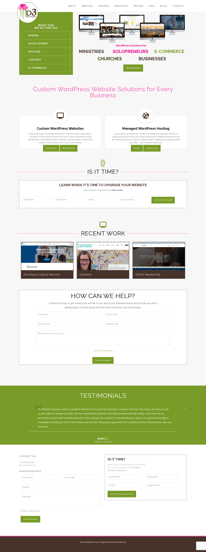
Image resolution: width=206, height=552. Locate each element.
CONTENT (35, 59)
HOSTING (34, 51)
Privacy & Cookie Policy (103, 351)
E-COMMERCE (37, 68)
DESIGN (33, 35)
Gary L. (103, 438)
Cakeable (103, 256)
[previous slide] (21, 408)
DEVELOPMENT (38, 43)
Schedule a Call (27, 462)
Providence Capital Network (47, 256)
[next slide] (184, 408)
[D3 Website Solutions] (27, 12)
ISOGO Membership (159, 256)
